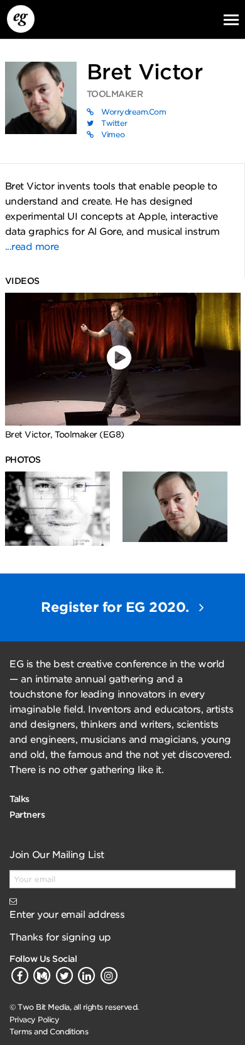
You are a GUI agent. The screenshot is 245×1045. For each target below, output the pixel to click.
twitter (113, 123)
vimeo (112, 134)
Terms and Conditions (48, 1031)
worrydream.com (132, 111)
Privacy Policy (34, 1019)
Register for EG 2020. (117, 607)
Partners (27, 815)
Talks (19, 799)
